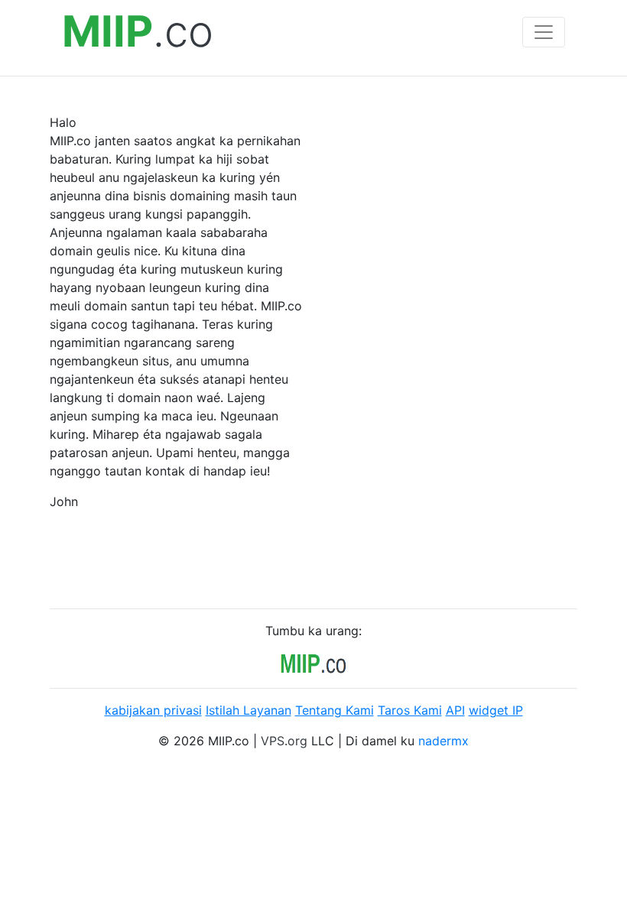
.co (137, 31)
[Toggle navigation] (543, 32)
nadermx (443, 740)
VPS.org (284, 740)
